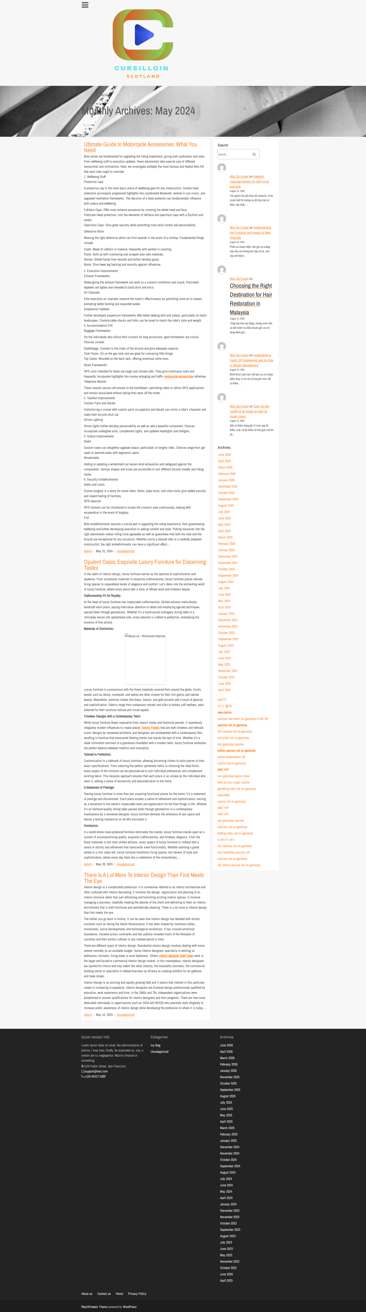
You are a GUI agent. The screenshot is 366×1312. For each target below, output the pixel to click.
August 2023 (226, 645)
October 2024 (226, 569)
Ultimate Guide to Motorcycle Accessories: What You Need (140, 147)
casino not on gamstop (232, 763)
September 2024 (228, 575)
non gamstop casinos (231, 744)
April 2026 (224, 461)
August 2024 (226, 581)
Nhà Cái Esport (239, 176)
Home (119, 1293)
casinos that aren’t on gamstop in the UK (243, 718)
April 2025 (224, 530)
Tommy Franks (150, 727)
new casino (225, 712)
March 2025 (225, 537)
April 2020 (224, 689)
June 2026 (224, 454)
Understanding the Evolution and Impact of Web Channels (250, 232)
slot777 (222, 699)
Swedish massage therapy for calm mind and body (249, 181)
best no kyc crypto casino (234, 782)
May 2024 (224, 600)
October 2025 (226, 492)
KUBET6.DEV (226, 839)
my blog (155, 1045)
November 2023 (227, 626)
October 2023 (226, 632)
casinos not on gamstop (232, 725)
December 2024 (227, 556)
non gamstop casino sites (234, 776)
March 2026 (225, 467)
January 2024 (226, 613)
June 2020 (224, 683)
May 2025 (224, 524)
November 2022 (227, 670)
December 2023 (227, 620)
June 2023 (224, 658)
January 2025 (226, 550)
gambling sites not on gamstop (237, 788)
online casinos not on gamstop (236, 750)
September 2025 (228, 499)
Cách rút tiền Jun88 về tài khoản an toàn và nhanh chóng (249, 411)
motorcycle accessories (179, 376)
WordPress (130, 1306)
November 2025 (227, 486)
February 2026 (227, 473)
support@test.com (96, 1071)
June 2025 (224, 518)
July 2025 (224, 511)
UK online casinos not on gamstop (239, 865)
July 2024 (224, 588)
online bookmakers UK (231, 756)
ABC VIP (223, 769)
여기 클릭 (225, 706)
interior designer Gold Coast (176, 955)
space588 (223, 795)
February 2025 (227, 543)
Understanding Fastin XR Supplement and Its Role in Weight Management (251, 360)
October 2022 (226, 677)
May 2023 (224, 664)
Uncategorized (125, 551)
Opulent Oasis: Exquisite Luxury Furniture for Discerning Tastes (145, 565)
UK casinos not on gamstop (235, 731)
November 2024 (227, 562)
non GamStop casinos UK (234, 852)
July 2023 (224, 651)
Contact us (104, 1293)
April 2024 (224, 607)
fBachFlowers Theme (94, 1306)
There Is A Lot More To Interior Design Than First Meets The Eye (144, 878)
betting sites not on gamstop (235, 833)
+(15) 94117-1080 (94, 1076)
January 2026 (226, 480)
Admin (88, 551)
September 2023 (228, 639)
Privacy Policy (137, 1293)
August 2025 (226, 505)
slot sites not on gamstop (233, 737)
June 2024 (224, 594)
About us (86, 1293)
